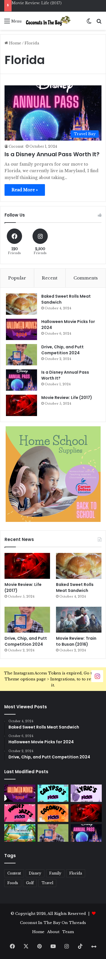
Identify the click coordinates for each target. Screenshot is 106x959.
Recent (49, 278)
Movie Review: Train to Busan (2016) (76, 641)
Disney (35, 873)
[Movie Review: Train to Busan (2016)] (78, 620)
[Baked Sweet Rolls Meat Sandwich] (21, 304)
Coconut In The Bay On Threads (53, 922)
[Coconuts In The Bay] (48, 21)
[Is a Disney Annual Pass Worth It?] (21, 380)
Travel (47, 883)
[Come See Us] (97, 676)
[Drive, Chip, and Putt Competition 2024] (21, 354)
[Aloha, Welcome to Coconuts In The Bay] (19, 833)
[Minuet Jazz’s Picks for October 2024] (19, 813)
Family (55, 873)
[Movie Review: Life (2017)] (21, 405)
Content (14, 873)
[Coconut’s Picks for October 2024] (53, 813)
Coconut (16, 146)
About (53, 931)
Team (68, 931)
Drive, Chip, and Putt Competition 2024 (62, 350)
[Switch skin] (89, 23)
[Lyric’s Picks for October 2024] (86, 793)
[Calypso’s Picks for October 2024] (53, 793)
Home (14, 43)
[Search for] (99, 23)
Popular (17, 278)
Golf (30, 883)
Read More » (25, 189)
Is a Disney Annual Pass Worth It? (52, 154)
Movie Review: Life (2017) (37, 3)
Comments (85, 278)
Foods (12, 883)
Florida (75, 873)
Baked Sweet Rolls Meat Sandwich (75, 587)
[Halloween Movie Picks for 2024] (21, 329)
